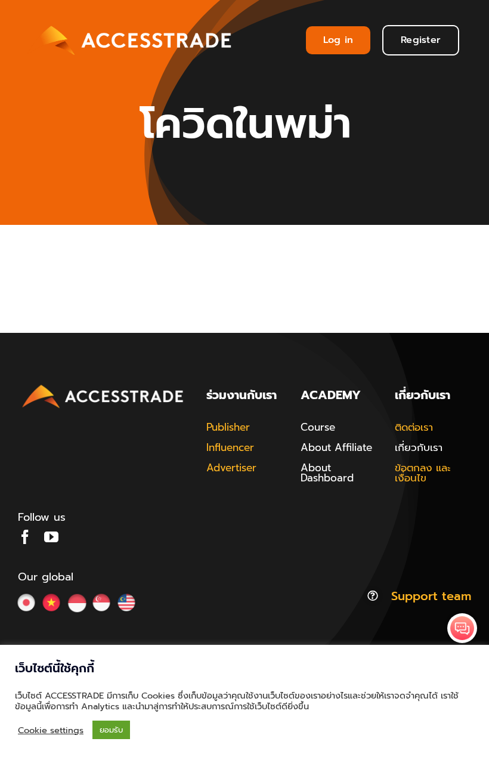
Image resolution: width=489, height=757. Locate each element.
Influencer (230, 447)
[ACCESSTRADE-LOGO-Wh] (131, 23)
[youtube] (51, 537)
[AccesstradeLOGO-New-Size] (103, 385)
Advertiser (231, 467)
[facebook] (25, 537)
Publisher (228, 427)
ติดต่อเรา (414, 427)
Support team (431, 596)
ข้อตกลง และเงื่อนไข (423, 473)
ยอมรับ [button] (111, 730)
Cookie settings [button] (50, 730)
